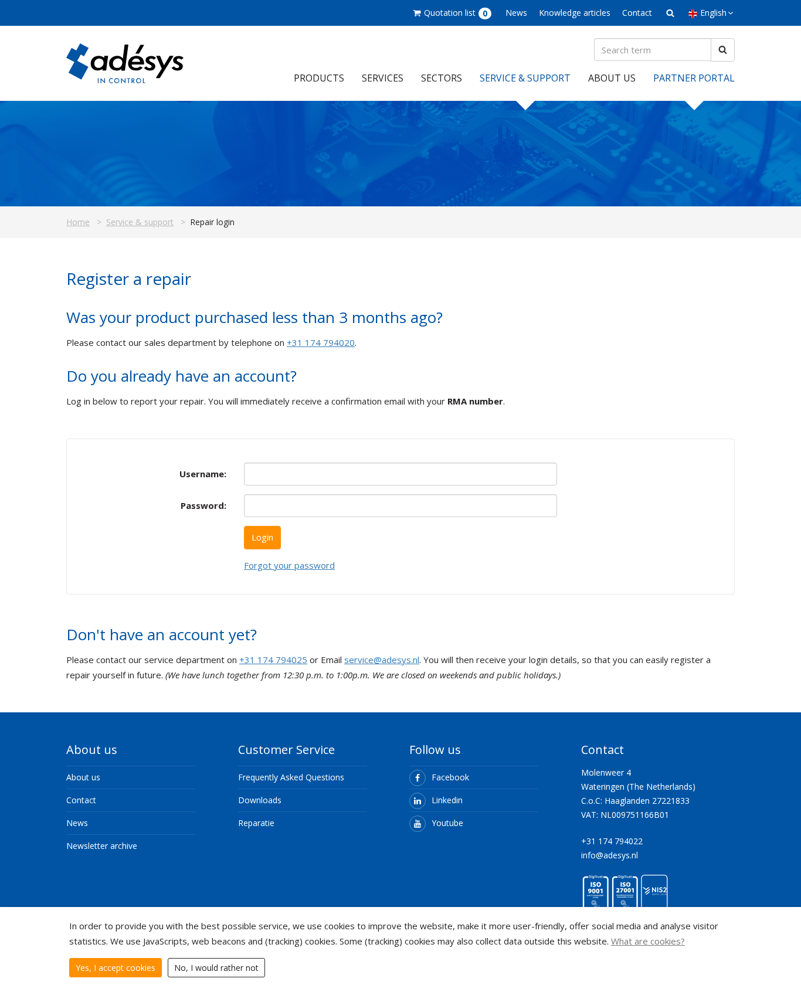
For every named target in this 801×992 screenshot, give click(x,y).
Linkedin (447, 800)
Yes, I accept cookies (115, 967)
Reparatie (256, 822)
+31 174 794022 (612, 841)
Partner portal (694, 78)
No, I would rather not (216, 967)
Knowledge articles (574, 12)
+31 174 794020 (321, 342)
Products (319, 78)
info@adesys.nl (609, 855)
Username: (202, 474)
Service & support (525, 78)
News (516, 12)
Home (78, 221)
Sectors (441, 78)
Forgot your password (289, 565)
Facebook (450, 777)
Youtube (447, 822)
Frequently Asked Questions (291, 777)
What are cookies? (648, 941)
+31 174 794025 (273, 659)
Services (382, 78)
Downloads (259, 800)
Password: (203, 505)
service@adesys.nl (381, 659)
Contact (637, 12)
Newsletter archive (101, 845)
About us (612, 78)
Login (262, 537)
